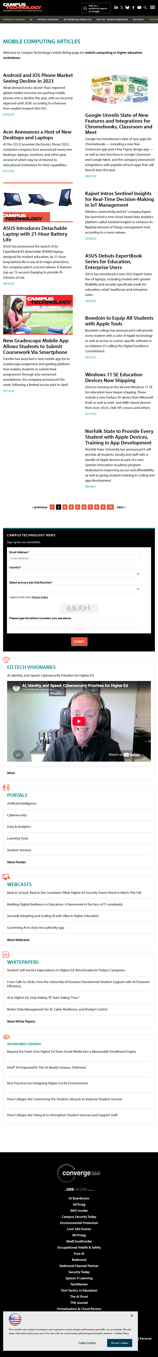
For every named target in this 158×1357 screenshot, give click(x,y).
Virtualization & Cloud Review (79, 1309)
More (11, 773)
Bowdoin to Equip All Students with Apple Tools (119, 320)
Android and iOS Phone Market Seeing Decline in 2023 (38, 78)
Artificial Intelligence (21, 803)
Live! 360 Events (79, 1229)
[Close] (132, 1315)
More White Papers (21, 1021)
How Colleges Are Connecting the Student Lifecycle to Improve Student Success (64, 1099)
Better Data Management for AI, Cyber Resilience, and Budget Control (57, 1009)
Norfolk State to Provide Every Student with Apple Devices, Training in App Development (119, 437)
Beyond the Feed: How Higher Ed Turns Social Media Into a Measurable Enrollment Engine (71, 1051)
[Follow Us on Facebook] (133, 7)
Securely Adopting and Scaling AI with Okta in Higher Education (53, 916)
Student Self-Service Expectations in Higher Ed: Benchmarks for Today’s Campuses (66, 970)
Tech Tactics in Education (79, 1290)
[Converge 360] (79, 1173)
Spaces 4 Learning (79, 1278)
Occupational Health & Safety (79, 1247)
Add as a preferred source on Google (98, 8)
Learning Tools (17, 838)
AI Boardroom (79, 1198)
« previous (39, 507)
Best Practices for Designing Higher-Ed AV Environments (47, 1083)
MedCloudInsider (79, 1241)
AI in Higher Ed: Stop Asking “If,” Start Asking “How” (43, 997)
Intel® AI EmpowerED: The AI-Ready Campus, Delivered (46, 1067)
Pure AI (79, 1253)
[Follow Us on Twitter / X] (121, 7)
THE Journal (79, 1302)
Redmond (79, 1259)
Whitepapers (23, 961)
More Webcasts (18, 940)
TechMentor (79, 1284)
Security (138, 19)
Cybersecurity (17, 815)
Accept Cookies (119, 1342)
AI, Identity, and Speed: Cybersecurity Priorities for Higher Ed (50, 675)
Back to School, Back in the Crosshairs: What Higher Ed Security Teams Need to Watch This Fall (74, 892)
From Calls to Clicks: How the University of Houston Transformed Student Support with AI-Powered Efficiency (78, 984)
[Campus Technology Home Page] (22, 7)
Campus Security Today (79, 1216)
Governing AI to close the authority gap (35, 927)
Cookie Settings (87, 1342)
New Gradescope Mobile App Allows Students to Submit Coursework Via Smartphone (36, 346)
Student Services (19, 850)
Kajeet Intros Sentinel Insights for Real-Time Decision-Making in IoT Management (119, 199)
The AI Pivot (79, 1296)
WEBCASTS (19, 884)
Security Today (79, 1272)
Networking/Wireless (78, 19)
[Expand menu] (152, 8)
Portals (17, 795)
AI (31, 19)
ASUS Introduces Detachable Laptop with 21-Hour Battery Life (35, 234)
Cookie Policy (121, 1333)
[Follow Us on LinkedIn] (116, 7)
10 (110, 507)
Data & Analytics (19, 826)
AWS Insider (79, 1210)
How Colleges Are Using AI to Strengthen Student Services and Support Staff (62, 1115)
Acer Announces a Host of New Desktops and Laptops (37, 134)
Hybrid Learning (48, 19)
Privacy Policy (40, 597)
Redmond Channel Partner (79, 1266)
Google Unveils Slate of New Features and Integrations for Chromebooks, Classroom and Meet (118, 123)
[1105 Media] (79, 1189)
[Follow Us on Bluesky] (127, 7)
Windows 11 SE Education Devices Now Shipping (113, 377)
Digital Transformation (112, 19)
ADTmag (79, 1204)
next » (121, 507)
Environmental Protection (79, 1223)
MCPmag (79, 1235)
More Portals (16, 862)
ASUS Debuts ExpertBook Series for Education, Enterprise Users (113, 261)
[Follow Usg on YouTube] (139, 7)
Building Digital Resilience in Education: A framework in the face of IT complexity (65, 904)
